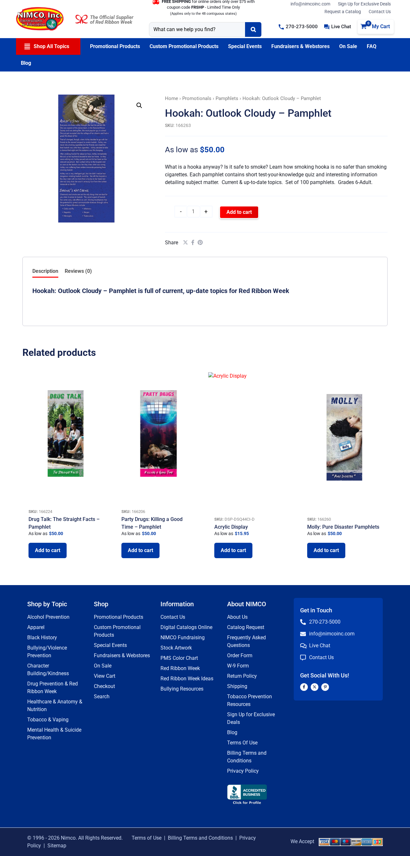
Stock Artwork (176, 648)
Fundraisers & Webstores (122, 655)
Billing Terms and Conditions (200, 838)
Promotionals (196, 98)
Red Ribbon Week (180, 668)
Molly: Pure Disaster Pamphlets (343, 527)
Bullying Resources (181, 689)
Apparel (36, 627)
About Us (237, 617)
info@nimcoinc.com (310, 3)
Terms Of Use (242, 743)
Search (102, 696)
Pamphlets (227, 98)
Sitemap (56, 846)
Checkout (104, 686)
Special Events (110, 645)
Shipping (237, 686)
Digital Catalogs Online (186, 627)
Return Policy (242, 676)
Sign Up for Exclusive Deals (364, 3)
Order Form (239, 655)
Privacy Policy (243, 771)
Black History (42, 637)
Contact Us (380, 11)
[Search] (253, 29)
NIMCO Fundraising (182, 637)
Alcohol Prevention (48, 617)
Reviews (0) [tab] (78, 271)
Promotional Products (118, 617)
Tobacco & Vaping (48, 720)
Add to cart (239, 212)
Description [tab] (45, 271)
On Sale (102, 666)
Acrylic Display (231, 527)
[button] (298, 26)
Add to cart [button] (47, 550)
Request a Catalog (342, 11)
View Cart (104, 676)
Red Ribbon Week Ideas (186, 679)
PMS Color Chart (179, 658)
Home (171, 98)
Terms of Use (146, 838)
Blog (232, 732)
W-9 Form (238, 666)
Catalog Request (245, 627)
